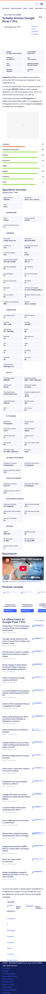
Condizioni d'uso (8, 974)
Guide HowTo (39, 8)
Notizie (31, 8)
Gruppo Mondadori (9, 990)
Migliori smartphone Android (39, 907)
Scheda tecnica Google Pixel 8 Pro (10, 605)
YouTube (10, 954)
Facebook (11, 919)
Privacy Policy (7, 979)
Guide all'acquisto (16, 8)
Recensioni (5, 8)
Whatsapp (11, 930)
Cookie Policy (7, 982)
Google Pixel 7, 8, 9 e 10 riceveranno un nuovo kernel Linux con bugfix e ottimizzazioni (15, 628)
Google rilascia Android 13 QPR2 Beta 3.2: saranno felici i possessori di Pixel (15, 849)
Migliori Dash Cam (18, 907)
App (3, 786)
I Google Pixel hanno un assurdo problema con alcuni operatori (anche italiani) (16, 797)
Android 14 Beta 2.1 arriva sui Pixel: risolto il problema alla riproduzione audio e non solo (15, 745)
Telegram (10, 936)
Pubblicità (6, 993)
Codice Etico (7, 987)
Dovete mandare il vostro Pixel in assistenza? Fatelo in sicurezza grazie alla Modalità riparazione (14, 667)
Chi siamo (6, 968)
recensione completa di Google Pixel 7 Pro (24, 581)
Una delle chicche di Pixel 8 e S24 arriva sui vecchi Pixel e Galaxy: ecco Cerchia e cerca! (16, 641)
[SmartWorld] (10, 4)
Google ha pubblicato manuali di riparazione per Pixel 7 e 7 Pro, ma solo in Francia (15, 874)
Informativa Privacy (9, 976)
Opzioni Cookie (8, 984)
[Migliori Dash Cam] (22, 907)
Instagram (10, 942)
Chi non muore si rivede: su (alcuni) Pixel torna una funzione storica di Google (15, 654)
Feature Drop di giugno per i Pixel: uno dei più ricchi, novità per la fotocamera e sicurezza (15, 719)
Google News (12, 960)
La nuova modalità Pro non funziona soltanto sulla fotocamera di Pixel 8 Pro (15, 693)
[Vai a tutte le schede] (11, 15)
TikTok (9, 948)
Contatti (5, 971)
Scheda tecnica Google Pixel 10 (27, 605)
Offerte (25, 8)
